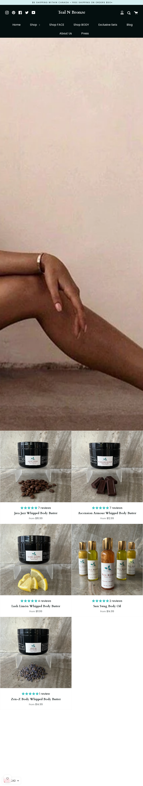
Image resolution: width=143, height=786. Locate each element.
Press (85, 33)
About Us (65, 33)
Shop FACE (56, 25)
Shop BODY (81, 25)
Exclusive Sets (107, 25)
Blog (130, 25)
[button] (29, 508)
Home (16, 25)
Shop (34, 25)
